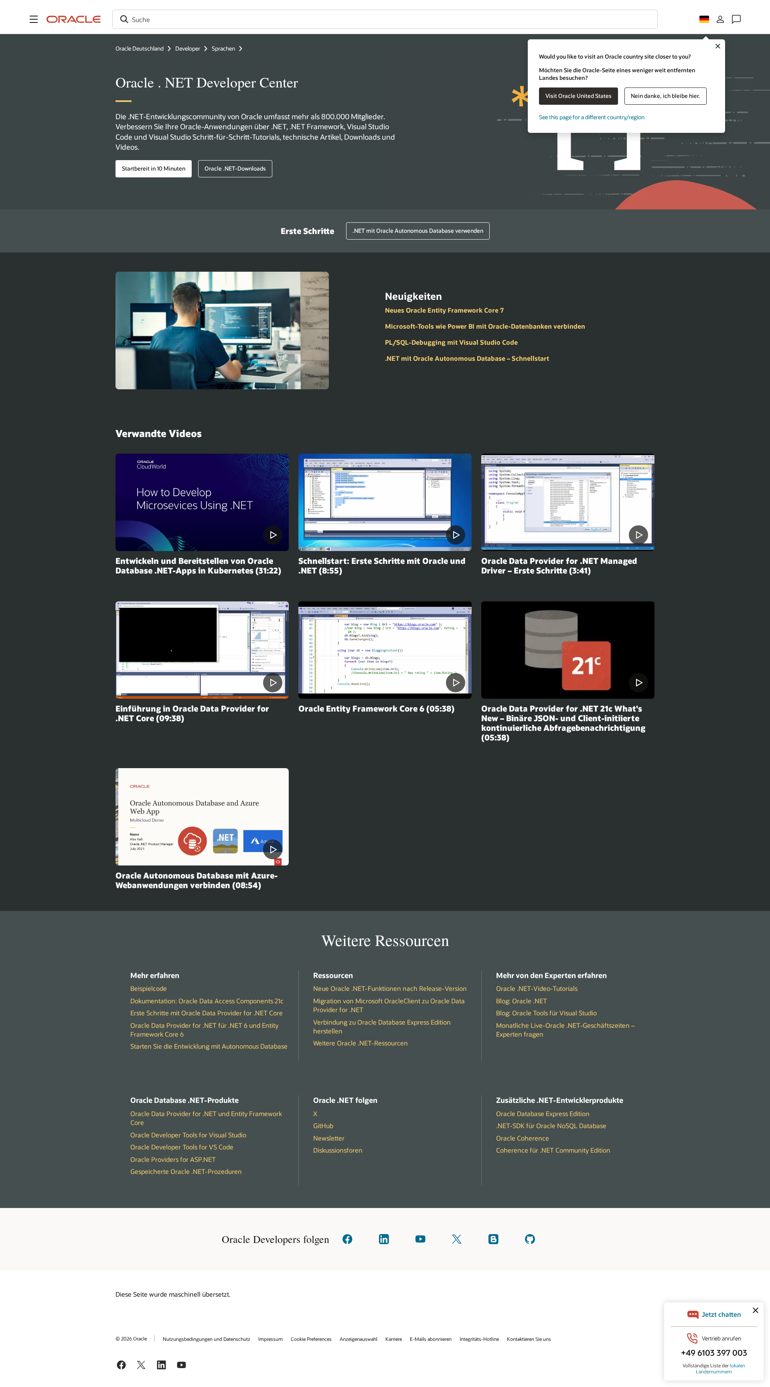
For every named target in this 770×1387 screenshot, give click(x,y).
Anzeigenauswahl (358, 1339)
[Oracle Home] (74, 19)
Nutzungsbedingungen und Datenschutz (206, 1339)
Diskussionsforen (338, 1150)
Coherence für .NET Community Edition (553, 1150)
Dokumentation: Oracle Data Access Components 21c (207, 1001)
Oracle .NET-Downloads (235, 168)
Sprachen (223, 48)
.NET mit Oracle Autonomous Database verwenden (418, 230)
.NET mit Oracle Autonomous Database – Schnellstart (467, 358)
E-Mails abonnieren (431, 1339)
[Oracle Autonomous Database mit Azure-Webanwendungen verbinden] (202, 817)
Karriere (393, 1339)
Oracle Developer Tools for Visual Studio (188, 1135)
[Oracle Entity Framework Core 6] (385, 650)
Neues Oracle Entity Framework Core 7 (444, 310)
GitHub (323, 1125)
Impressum (270, 1339)
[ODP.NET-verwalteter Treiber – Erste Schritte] (567, 502)
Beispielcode (148, 988)
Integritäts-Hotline (479, 1339)
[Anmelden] (720, 19)
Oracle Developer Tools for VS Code (181, 1147)
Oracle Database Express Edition (543, 1113)
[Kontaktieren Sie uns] (736, 19)
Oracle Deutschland (140, 48)
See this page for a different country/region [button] (591, 117)
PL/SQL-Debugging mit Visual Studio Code (451, 342)
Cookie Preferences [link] (311, 1339)
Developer (187, 48)
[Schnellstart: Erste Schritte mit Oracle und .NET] (385, 502)
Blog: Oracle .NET (521, 1001)
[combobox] (385, 19)
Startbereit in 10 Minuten (153, 168)
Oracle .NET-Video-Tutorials (537, 988)
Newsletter (328, 1138)
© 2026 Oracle (131, 1338)
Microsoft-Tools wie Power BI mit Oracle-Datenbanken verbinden (485, 326)
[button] (33, 19)
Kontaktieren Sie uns (529, 1339)
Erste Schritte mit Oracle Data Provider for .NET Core (206, 1013)
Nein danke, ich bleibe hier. (665, 96)
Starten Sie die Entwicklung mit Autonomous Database (209, 1046)
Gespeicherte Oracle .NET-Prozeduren (186, 1171)
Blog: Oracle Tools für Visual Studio (546, 1013)
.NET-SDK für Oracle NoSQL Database (551, 1125)
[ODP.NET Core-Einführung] (202, 650)
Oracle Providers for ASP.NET (173, 1159)
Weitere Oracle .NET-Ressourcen (360, 1043)
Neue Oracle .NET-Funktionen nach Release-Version (390, 988)
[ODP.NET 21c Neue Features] (567, 650)
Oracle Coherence (522, 1138)
